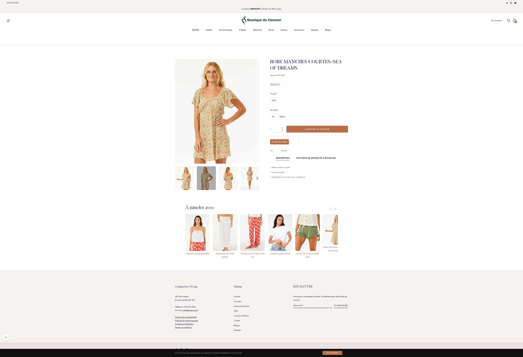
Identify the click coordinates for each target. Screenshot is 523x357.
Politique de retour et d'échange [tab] (316, 158)
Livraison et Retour (241, 315)
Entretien (237, 330)
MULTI (274, 100)
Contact (237, 320)
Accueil (237, 296)
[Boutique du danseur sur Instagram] (511, 2)
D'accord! (332, 353)
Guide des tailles (279, 141)
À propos (238, 301)
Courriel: (186, 310)
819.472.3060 (12, 2)
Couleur (273, 93)
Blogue (237, 325)
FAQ (236, 311)
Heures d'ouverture (241, 306)
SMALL (282, 116)
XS (273, 116)
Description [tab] (283, 158)
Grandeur (274, 110)
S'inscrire (341, 305)
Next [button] (257, 178)
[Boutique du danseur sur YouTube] (515, 2)
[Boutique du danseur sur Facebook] (507, 2)
